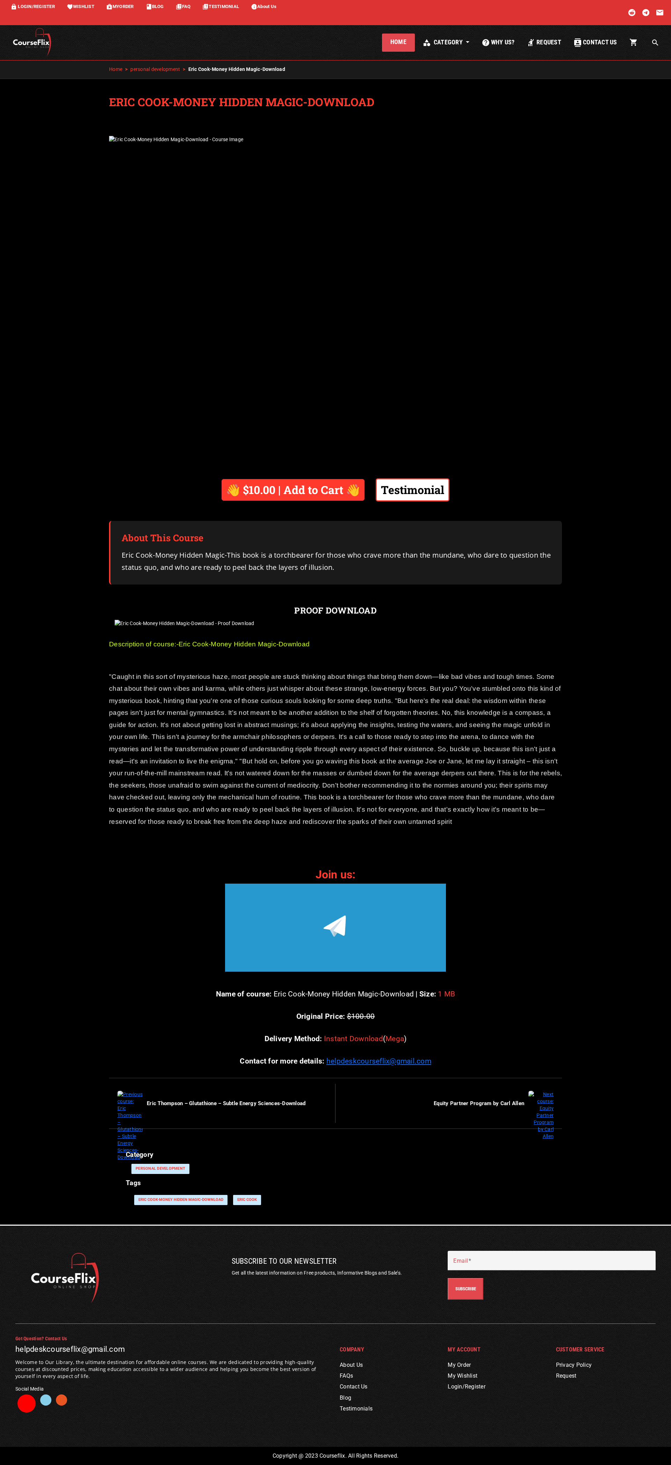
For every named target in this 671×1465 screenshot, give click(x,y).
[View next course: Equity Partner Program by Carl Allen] (541, 1115)
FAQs (346, 1375)
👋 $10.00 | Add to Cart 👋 (293, 489)
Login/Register (466, 1386)
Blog (345, 1397)
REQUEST (544, 42)
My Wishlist (462, 1375)
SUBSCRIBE (465, 1288)
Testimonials (356, 1408)
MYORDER (120, 6)
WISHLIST (80, 6)
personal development (155, 69)
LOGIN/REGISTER (32, 6)
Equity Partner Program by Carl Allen (479, 1103)
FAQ (183, 6)
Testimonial (412, 489)
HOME (398, 41)
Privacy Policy (574, 1365)
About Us (263, 6)
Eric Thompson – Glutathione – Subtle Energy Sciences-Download (226, 1103)
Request (566, 1375)
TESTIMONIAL (220, 6)
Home (115, 69)
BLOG (155, 6)
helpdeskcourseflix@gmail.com (378, 1061)
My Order (459, 1365)
